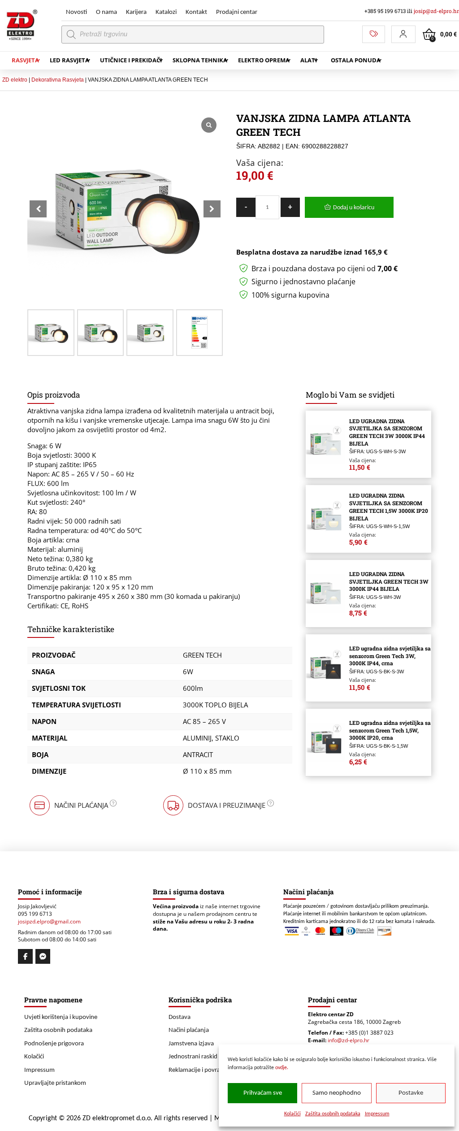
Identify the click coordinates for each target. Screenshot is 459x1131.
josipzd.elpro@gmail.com (49, 921)
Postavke (410, 1093)
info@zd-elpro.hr (348, 1040)
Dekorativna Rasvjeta (57, 80)
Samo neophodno (336, 1093)
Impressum (377, 1114)
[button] (403, 34)
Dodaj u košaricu (353, 207)
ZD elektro (14, 80)
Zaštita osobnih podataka (332, 1114)
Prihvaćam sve (262, 1093)
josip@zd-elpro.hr (436, 11)
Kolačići (292, 1114)
